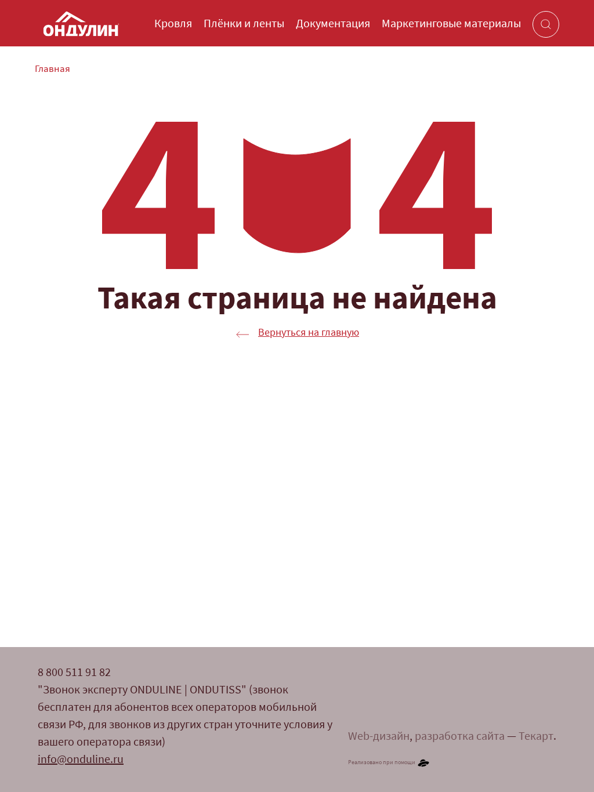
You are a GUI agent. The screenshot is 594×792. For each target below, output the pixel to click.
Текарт (536, 737)
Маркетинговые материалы (451, 24)
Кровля (173, 24)
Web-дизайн (379, 737)
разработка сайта (460, 737)
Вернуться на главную (308, 333)
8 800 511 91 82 (74, 673)
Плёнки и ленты (244, 24)
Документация (333, 24)
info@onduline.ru (81, 760)
